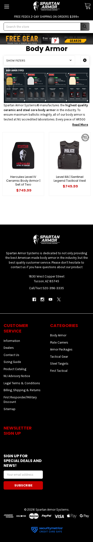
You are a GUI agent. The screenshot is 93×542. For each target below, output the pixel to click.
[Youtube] (50, 299)
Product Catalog (15, 369)
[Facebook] (34, 299)
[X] (58, 299)
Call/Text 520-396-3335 (46, 288)
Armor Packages (61, 349)
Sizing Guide (12, 362)
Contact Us (11, 355)
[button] (84, 60)
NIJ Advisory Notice (17, 376)
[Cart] (87, 6)
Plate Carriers (59, 342)
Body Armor (58, 335)
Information (12, 341)
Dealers (9, 348)
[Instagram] (42, 299)
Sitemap (10, 409)
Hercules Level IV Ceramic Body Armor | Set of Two (23, 181)
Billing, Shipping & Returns (22, 390)
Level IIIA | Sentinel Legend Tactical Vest (70, 179)
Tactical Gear (59, 356)
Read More (80, 124)
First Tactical (58, 371)
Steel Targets (59, 363)
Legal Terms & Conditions (22, 383)
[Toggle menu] (6, 6)
